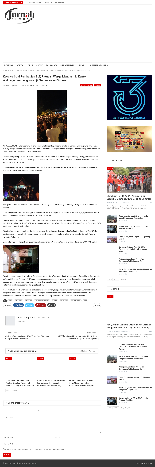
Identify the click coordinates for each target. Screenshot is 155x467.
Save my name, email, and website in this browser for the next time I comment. (35, 449)
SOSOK (39, 65)
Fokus (10, 300)
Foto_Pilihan (18, 300)
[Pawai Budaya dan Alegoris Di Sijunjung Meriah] (112, 239)
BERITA (19, 65)
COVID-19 (90, 85)
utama (85, 300)
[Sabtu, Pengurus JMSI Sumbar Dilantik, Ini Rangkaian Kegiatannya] (112, 272)
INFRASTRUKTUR (68, 65)
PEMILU (82, 65)
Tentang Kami (60, 2)
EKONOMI (97, 85)
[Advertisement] (77, 44)
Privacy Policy (48, 2)
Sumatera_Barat (75, 300)
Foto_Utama (28, 300)
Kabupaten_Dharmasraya (42, 300)
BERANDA (8, 65)
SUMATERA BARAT (98, 65)
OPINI (30, 65)
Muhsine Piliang (146, 463)
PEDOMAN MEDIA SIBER (33, 2)
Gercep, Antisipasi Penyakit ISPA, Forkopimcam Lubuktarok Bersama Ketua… (133, 249)
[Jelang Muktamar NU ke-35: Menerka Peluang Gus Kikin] (112, 229)
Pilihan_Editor (64, 300)
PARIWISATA (51, 65)
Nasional (54, 300)
